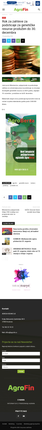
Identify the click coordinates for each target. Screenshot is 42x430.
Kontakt (5, 309)
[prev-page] (3, 259)
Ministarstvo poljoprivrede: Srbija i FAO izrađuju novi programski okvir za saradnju (11, 213)
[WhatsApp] (18, 41)
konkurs (33, 183)
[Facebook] (4, 41)
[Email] (23, 41)
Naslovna (4, 14)
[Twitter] (9, 41)
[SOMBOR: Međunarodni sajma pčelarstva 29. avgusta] (7, 241)
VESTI (10, 14)
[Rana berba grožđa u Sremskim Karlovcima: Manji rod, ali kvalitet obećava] (7, 231)
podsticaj (5, 185)
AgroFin (15, 183)
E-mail (4, 351)
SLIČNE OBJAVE (8, 223)
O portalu (19, 424)
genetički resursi (24, 183)
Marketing (11, 424)
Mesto (4, 364)
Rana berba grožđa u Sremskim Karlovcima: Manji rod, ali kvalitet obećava (25, 231)
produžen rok (14, 185)
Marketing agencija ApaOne (32, 424)
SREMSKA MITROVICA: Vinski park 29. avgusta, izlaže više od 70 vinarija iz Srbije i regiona (26, 251)
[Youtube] (24, 416)
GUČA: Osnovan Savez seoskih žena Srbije (32, 211)
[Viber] (13, 41)
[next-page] (6, 259)
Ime (3, 357)
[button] (3, 9)
